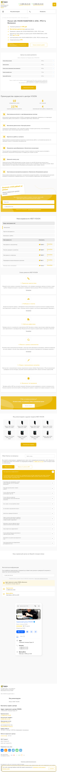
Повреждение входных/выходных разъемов (13, 260)
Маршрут (21, 631)
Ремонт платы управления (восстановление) (11, 68)
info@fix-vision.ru (5, 722)
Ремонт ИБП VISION (14, 701)
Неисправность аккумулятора (10, 244)
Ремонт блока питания (7, 60)
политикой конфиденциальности (34, 209)
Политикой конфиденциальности (41, 578)
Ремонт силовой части (7, 72)
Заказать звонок (28, 405)
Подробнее (28, 290)
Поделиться (2, 750)
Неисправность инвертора (9, 255)
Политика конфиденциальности (28, 761)
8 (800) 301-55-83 (5, 719)
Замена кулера (6, 64)
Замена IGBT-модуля (7, 76)
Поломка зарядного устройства (10, 250)
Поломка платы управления (9, 265)
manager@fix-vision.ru (7, 726)
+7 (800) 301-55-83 (25, 4)
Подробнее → (49, 244)
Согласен (52, 768)
